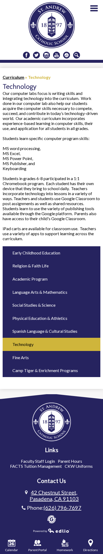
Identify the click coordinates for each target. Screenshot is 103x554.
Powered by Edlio (51, 530)
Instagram (46, 55)
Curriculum (13, 77)
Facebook (26, 55)
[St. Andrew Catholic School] (52, 25)
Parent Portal (37, 550)
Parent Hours (70, 461)
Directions (90, 550)
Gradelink (51, 519)
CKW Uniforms (79, 466)
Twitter (36, 55)
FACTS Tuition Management (36, 466)
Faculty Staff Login (38, 461)
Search (76, 55)
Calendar (11, 550)
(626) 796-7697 (62, 507)
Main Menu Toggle (94, 8)
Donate (66, 55)
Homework (65, 550)
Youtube (56, 55)
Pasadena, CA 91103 (54, 495)
